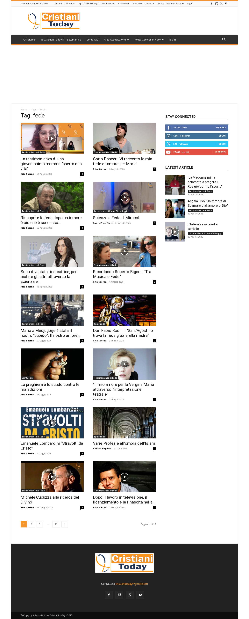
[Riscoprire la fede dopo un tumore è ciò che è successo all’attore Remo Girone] (52, 197)
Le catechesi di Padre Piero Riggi (110, 211)
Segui (222, 135)
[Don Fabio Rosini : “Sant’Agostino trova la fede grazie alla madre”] (124, 310)
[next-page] (64, 524)
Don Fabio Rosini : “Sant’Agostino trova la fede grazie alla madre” (123, 333)
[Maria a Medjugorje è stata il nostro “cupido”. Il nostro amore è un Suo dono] (52, 310)
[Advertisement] (124, 74)
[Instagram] (216, 3)
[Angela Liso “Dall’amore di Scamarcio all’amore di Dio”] (175, 208)
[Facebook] (212, 3)
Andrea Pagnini (102, 448)
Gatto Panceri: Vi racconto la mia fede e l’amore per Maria (122, 161)
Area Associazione (141, 3)
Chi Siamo (70, 3)
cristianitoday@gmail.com (132, 583)
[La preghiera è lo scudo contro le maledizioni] (52, 364)
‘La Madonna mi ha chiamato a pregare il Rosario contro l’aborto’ (205, 181)
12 (56, 524)
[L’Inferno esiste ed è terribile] (175, 232)
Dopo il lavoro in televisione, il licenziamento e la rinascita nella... (124, 499)
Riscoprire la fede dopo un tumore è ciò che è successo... (51, 220)
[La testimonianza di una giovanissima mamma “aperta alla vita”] (52, 138)
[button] (223, 40)
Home (24, 109)
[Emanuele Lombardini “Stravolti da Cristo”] (52, 422)
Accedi (58, 3)
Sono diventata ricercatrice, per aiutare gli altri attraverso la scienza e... (49, 276)
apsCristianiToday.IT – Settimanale (97, 3)
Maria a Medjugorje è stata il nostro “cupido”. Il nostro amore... (50, 333)
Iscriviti (220, 152)
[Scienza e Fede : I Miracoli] (124, 197)
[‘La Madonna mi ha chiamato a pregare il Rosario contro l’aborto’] (175, 185)
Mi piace (221, 127)
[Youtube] (226, 3)
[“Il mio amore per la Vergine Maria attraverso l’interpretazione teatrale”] (124, 364)
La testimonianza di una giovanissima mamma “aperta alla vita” (51, 164)
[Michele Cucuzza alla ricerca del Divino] (52, 476)
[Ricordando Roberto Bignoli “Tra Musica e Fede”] (124, 251)
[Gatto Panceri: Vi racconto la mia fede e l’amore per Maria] (124, 138)
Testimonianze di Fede (33, 152)
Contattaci (123, 3)
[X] (221, 3)
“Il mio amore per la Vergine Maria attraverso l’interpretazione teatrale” (123, 389)
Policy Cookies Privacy (169, 3)
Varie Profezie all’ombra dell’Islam (124, 443)
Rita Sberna (27, 173)
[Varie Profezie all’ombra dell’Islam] (124, 422)
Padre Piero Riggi (103, 222)
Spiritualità (99, 324)
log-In (190, 3)
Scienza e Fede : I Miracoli (116, 217)
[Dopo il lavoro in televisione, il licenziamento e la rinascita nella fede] (124, 476)
